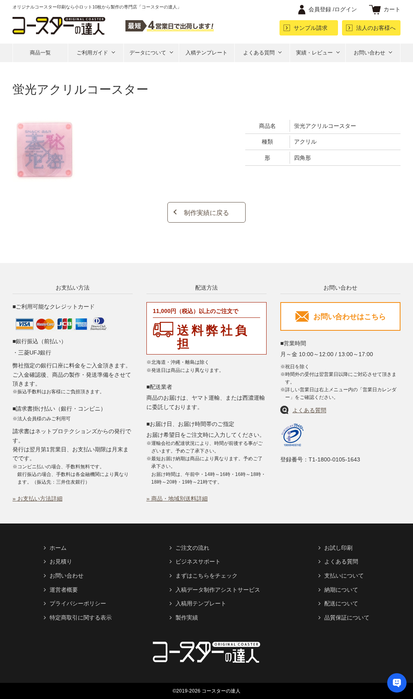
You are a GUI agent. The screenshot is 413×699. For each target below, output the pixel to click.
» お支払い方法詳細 (38, 498)
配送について (341, 603)
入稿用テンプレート (200, 603)
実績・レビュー (314, 53)
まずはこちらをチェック (206, 575)
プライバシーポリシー (78, 603)
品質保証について (346, 617)
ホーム (58, 548)
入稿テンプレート (206, 53)
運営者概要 (64, 589)
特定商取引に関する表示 (81, 617)
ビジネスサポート (198, 561)
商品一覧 (40, 53)
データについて (147, 53)
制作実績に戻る (206, 212)
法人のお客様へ (376, 28)
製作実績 (186, 617)
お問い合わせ (369, 53)
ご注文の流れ (192, 548)
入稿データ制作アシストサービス (217, 589)
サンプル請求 (310, 28)
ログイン (333, 9)
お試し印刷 (338, 548)
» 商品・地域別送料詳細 (177, 498)
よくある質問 (259, 53)
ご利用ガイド (92, 53)
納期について (341, 589)
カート (392, 9)
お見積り (61, 561)
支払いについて (344, 575)
